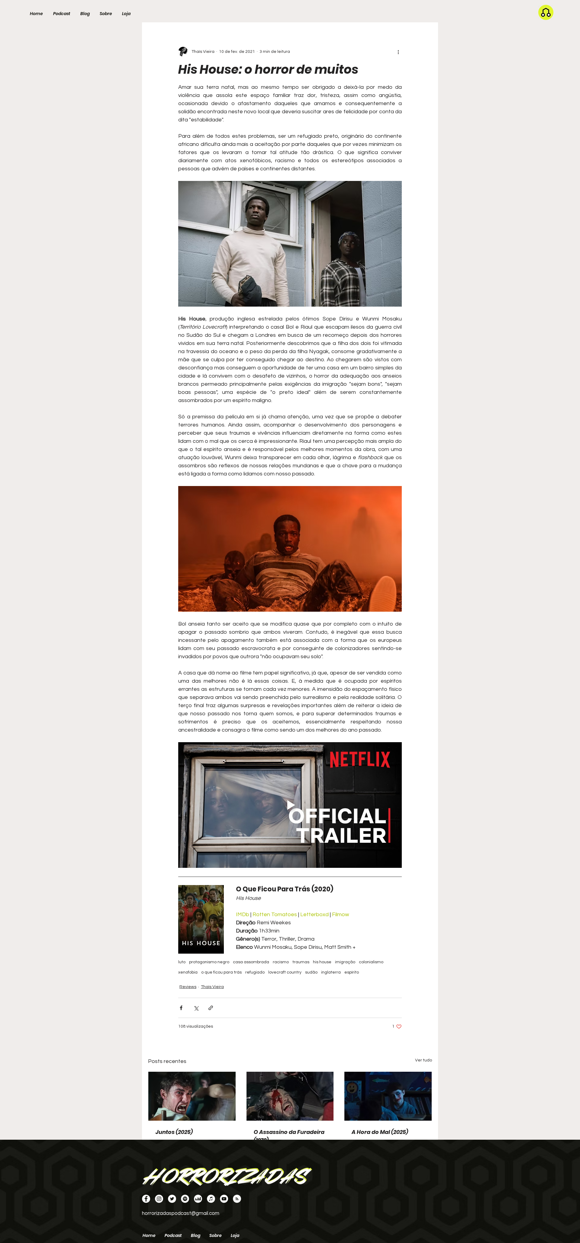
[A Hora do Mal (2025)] (388, 1096)
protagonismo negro (209, 962)
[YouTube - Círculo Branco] (224, 1199)
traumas (300, 962)
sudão (311, 972)
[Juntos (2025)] (192, 1096)
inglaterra (331, 972)
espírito (351, 972)
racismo (281, 962)
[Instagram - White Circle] (159, 1199)
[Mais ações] (398, 51)
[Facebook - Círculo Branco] (146, 1199)
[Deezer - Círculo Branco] (198, 1199)
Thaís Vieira (212, 987)
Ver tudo (423, 1060)
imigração (345, 962)
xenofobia (188, 972)
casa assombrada (251, 962)
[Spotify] (185, 1199)
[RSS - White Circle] (237, 1199)
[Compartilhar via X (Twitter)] (196, 1008)
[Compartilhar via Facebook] (181, 1008)
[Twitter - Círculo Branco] (172, 1199)
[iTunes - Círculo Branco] (211, 1199)
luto (181, 962)
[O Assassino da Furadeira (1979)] (290, 1096)
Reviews (187, 987)
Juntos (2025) (174, 1132)
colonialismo (371, 962)
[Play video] (290, 805)
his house (322, 962)
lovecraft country (284, 972)
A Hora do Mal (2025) (380, 1132)
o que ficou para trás (221, 972)
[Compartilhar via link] (211, 1008)
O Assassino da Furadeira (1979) (289, 1136)
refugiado (255, 972)
